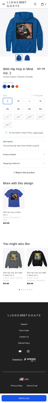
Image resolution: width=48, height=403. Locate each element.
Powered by (17, 359)
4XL (29, 109)
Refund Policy (24, 343)
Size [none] (5, 95)
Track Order (24, 330)
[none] (37, 95)
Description (8, 141)
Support (24, 324)
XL (40, 101)
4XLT (7, 125)
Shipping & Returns (11, 163)
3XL (18, 109)
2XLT (29, 117)
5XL (40, 109)
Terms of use (32, 386)
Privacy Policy (17, 386)
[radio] (7, 101)
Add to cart (24, 398)
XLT (18, 117)
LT (7, 117)
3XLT (40, 117)
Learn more (38, 132)
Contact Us (24, 337)
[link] (13, 198)
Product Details (9, 154)
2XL (7, 109)
